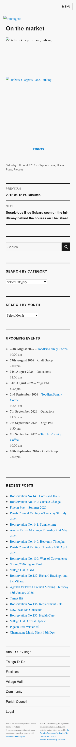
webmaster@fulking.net (15, 736)
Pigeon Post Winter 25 (24, 626)
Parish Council (16, 701)
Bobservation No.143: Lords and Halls (35, 496)
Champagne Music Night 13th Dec (32, 632)
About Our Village (18, 651)
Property (19, 169)
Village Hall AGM (22, 570)
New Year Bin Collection (26, 609)
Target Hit (16, 598)
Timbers (38, 148)
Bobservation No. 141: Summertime (33, 524)
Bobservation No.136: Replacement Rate (36, 604)
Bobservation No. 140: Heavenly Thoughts (37, 541)
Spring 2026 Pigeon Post (26, 564)
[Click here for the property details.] (38, 108)
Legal (10, 711)
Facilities (12, 671)
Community (14, 691)
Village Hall (14, 681)
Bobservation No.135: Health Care (32, 615)
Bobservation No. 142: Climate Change (35, 501)
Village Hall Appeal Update (28, 621)
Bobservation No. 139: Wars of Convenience (38, 558)
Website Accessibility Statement (52, 739)
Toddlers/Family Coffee (52, 349)
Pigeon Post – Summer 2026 (28, 507)
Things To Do (15, 661)
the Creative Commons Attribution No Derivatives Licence (54, 733)
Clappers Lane (47, 165)
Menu (66, 6)
